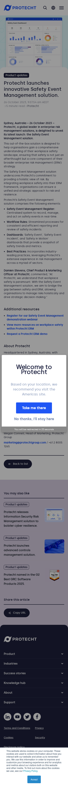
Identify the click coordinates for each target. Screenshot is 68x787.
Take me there (34, 408)
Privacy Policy (30, 770)
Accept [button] (34, 779)
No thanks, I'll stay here (34, 419)
